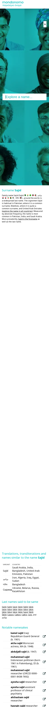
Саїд (30, 614)
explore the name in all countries (17, 211)
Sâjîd (15, 609)
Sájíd (4, 609)
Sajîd (9, 607)
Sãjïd (9, 612)
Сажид (10, 614)
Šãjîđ (4, 614)
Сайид (18, 614)
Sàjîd (25, 607)
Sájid (31, 607)
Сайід (24, 614)
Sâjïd (20, 609)
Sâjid (9, 609)
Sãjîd (4, 612)
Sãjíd (31, 609)
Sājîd (20, 612)
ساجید (4, 617)
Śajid (25, 612)
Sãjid (25, 609)
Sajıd (15, 607)
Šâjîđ (31, 612)
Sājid (15, 612)
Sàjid (20, 607)
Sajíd (4, 607)
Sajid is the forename (27, 219)
